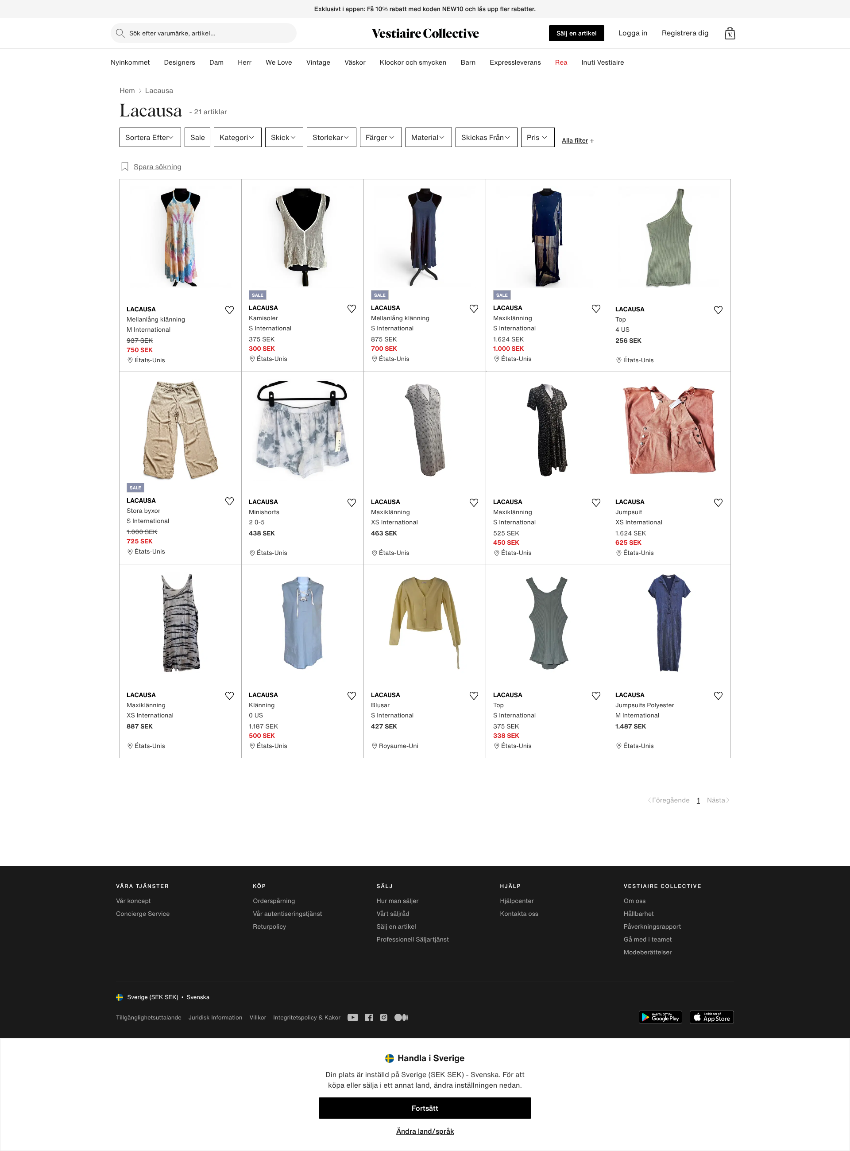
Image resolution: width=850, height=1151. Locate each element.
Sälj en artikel (576, 33)
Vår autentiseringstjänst (287, 913)
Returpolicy (269, 926)
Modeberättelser (648, 952)
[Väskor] (372, 62)
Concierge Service (143, 913)
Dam (216, 62)
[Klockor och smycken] (453, 62)
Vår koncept (133, 901)
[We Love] (299, 62)
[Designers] (202, 62)
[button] (730, 33)
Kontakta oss (519, 913)
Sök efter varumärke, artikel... (172, 33)
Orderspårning (274, 901)
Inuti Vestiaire (603, 62)
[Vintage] (337, 62)
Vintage (318, 62)
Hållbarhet (639, 913)
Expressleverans (515, 62)
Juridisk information (216, 1017)
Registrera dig (685, 33)
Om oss (635, 901)
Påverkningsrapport (652, 926)
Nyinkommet (130, 62)
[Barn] (482, 62)
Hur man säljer (397, 901)
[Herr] (258, 62)
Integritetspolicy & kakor (306, 1017)
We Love (279, 62)
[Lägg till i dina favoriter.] (229, 310)
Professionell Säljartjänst (412, 939)
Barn (467, 62)
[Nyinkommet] (156, 62)
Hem (127, 90)
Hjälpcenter (517, 901)
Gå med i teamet (648, 939)
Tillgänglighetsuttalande (149, 1017)
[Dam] (230, 62)
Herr (244, 62)
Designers (179, 62)
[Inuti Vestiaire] (631, 62)
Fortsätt (425, 1108)
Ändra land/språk (425, 1131)
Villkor (257, 1017)
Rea (561, 62)
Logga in (633, 33)
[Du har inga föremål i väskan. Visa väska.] (730, 33)
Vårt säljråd (392, 913)
